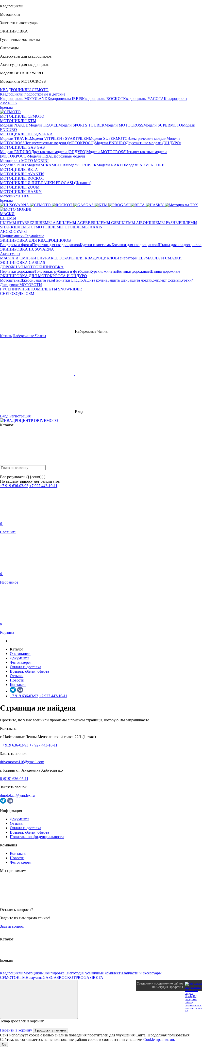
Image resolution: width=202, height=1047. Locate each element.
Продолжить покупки (50, 1030)
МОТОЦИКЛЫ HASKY (21, 192)
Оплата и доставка (25, 667)
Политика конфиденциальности (37, 837)
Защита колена (95, 280)
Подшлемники (12, 236)
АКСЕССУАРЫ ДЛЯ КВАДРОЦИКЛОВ (83, 258)
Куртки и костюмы (96, 245)
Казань (6, 336)
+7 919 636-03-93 (14, 486)
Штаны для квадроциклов (180, 245)
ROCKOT (67, 977)
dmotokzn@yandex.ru (17, 795)
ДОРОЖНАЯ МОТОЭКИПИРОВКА (32, 267)
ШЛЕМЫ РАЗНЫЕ (165, 223)
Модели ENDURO (110, 143)
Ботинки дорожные (133, 271)
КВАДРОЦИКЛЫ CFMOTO (24, 90)
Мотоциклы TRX (14, 196)
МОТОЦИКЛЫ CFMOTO (22, 116)
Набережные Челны (29, 336)
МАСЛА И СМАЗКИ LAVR (24, 258)
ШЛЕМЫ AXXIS (87, 227)
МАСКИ (7, 214)
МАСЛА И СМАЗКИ (164, 258)
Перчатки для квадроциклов (56, 245)
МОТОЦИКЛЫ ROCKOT (22, 178)
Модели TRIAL (41, 156)
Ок (4, 1044)
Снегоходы (74, 973)
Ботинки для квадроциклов (135, 245)
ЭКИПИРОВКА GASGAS (22, 262)
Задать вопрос (12, 926)
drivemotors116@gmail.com (22, 762)
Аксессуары (10, 254)
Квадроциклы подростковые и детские (32, 94)
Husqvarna (34, 977)
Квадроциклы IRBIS (65, 98)
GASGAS (51, 977)
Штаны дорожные (165, 271)
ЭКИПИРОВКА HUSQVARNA (27, 249)
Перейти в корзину (16, 1030)
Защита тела (44, 280)
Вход (4, 416)
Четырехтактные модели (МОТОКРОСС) (60, 143)
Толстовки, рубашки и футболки (61, 271)
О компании (20, 653)
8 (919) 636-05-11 (14, 779)
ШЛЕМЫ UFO (60, 227)
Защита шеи (117, 280)
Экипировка (54, 973)
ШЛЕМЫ (8, 218)
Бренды (6, 107)
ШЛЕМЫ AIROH (134, 223)
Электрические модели (147, 138)
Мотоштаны (10, 280)
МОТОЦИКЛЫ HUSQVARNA (26, 134)
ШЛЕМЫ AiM (48, 223)
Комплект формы (164, 280)
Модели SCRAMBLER (46, 165)
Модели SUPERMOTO (162, 125)
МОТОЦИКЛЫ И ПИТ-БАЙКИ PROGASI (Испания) (45, 183)
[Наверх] (39, 999)
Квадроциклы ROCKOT (102, 98)
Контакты (18, 684)
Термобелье (34, 236)
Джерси (27, 280)
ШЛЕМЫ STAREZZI (18, 223)
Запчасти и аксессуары (142, 973)
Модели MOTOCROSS (123, 125)
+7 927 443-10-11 (43, 486)
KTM (21, 977)
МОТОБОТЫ (30, 285)
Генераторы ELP (132, 258)
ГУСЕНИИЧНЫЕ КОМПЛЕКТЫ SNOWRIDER (41, 289)
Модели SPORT (13, 165)
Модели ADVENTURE (144, 165)
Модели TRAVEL (43, 125)
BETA (98, 977)
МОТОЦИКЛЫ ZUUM (19, 187)
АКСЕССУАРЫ (13, 231)
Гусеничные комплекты (103, 973)
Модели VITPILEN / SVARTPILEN (59, 138)
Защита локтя (139, 280)
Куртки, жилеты (103, 271)
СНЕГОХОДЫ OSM (17, 293)
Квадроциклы (11, 973)
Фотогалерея (20, 662)
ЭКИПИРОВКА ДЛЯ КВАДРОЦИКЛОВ (35, 240)
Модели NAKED (14, 125)
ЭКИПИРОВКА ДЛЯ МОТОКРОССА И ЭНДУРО (43, 276)
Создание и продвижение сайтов (160, 983)
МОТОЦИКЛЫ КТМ (18, 121)
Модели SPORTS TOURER (81, 125)
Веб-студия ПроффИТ (167, 987)
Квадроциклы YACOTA (143, 98)
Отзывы (16, 676)
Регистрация (20, 416)
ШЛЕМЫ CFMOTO (31, 227)
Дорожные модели (69, 156)
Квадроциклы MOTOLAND (24, 98)
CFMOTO (8, 977)
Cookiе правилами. (159, 1039)
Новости (17, 680)
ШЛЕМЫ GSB (106, 223)
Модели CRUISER (81, 165)
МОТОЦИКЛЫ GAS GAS (22, 147)
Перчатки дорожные (17, 271)
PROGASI (84, 977)
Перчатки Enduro (68, 280)
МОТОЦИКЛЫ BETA (19, 169)
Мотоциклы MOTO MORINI (24, 161)
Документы (19, 658)
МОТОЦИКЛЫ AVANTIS (22, 174)
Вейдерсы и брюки (16, 245)
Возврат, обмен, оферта (29, 671)
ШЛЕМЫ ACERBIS (77, 223)
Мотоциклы (33, 973)
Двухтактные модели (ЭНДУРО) (153, 143)
